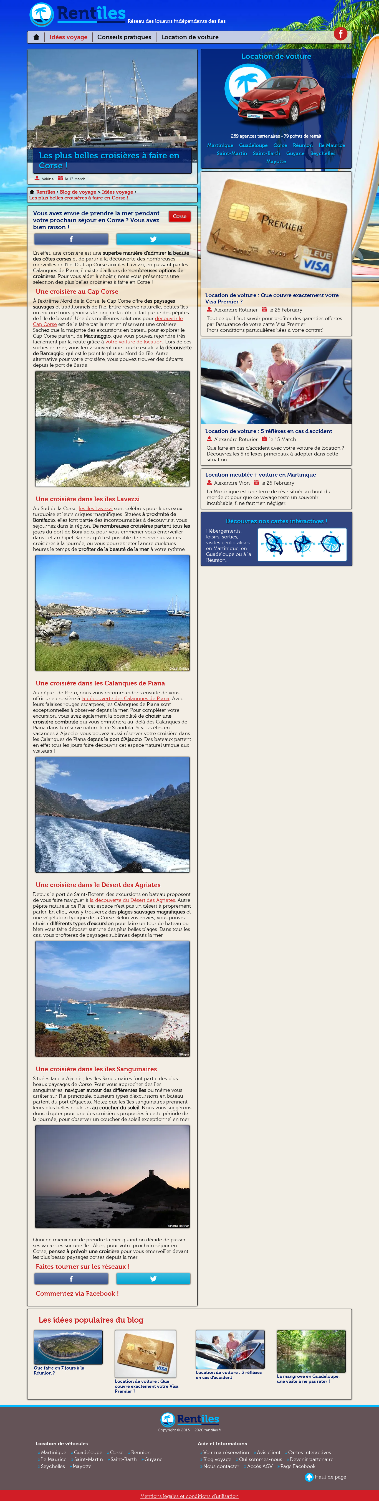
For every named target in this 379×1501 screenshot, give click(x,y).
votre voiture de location (134, 342)
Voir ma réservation (226, 1453)
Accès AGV (260, 1466)
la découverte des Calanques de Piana (126, 699)
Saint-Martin (232, 153)
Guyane (295, 153)
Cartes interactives (309, 1453)
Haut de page (330, 1477)
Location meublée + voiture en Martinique (260, 475)
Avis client (269, 1453)
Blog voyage (217, 1459)
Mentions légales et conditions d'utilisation (189, 1496)
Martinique (220, 145)
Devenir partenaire (311, 1459)
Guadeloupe (253, 145)
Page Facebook (298, 1466)
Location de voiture (190, 37)
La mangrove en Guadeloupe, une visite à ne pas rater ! (308, 1379)
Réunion (303, 145)
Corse (179, 216)
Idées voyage (68, 37)
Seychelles (322, 153)
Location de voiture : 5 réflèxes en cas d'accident (268, 431)
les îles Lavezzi (96, 509)
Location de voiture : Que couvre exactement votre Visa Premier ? (146, 1386)
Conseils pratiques (124, 37)
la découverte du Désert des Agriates (132, 900)
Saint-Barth (267, 153)
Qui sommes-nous (260, 1459)
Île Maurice (332, 145)
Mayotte (276, 161)
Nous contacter (221, 1466)
